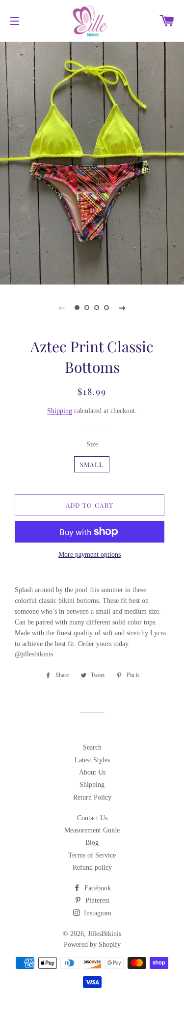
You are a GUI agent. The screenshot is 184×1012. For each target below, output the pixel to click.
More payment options (89, 554)
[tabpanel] (92, 162)
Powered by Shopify (92, 944)
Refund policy (92, 867)
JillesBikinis (104, 933)
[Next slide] (122, 307)
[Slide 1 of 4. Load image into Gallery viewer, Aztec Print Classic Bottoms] (77, 307)
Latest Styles (92, 760)
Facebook (96, 888)
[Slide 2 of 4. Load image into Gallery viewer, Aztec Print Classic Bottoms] (87, 307)
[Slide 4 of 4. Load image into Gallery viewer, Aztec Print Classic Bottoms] (107, 307)
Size (92, 444)
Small (92, 464)
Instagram (96, 913)
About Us (92, 772)
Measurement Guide (92, 830)
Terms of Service (92, 855)
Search (92, 747)
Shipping (59, 411)
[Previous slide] (62, 307)
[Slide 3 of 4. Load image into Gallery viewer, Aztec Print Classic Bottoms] (97, 307)
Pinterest (96, 900)
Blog (92, 842)
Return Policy (92, 797)
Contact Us (92, 818)
